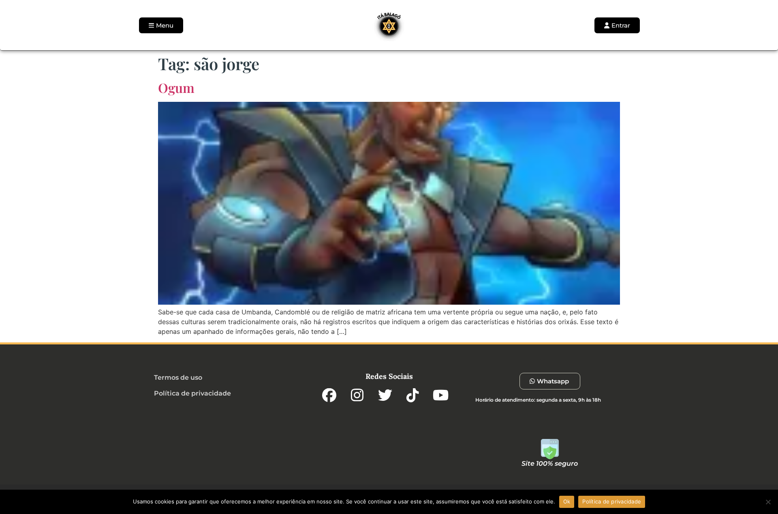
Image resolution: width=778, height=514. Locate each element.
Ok (567, 501)
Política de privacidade (611, 501)
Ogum (176, 87)
